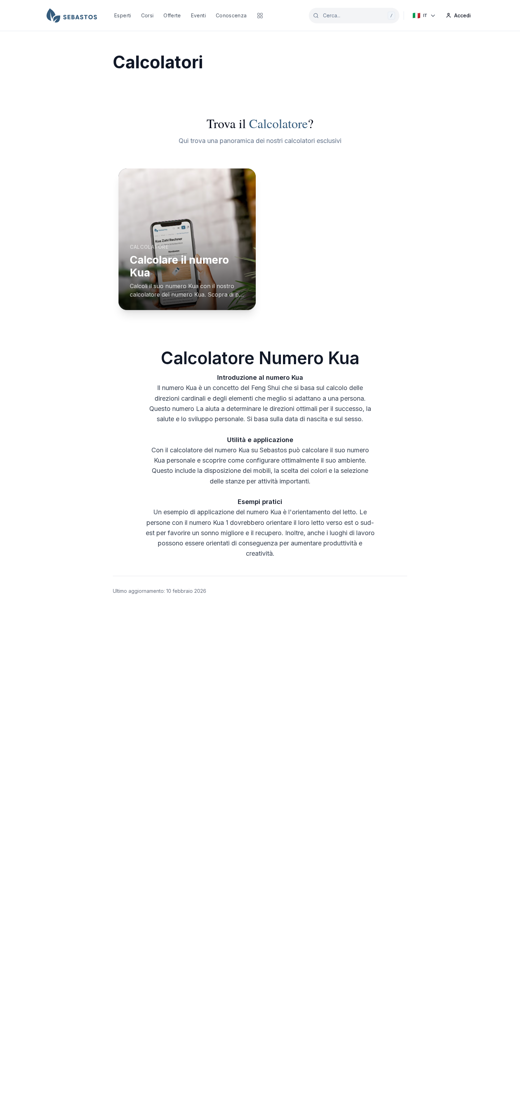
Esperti (122, 15)
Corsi (147, 15)
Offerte (172, 15)
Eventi (198, 15)
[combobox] (354, 15)
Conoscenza (231, 15)
